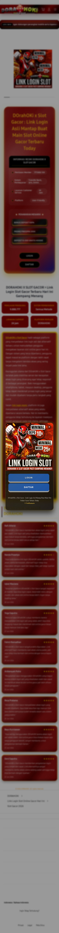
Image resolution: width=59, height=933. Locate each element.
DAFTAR (29, 487)
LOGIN (29, 477)
